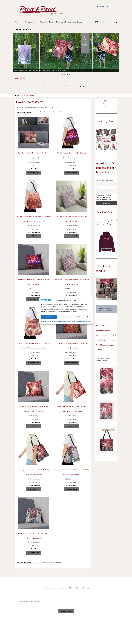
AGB (70, 588)
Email (97, 188)
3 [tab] (67, 74)
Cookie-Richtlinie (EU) (23, 29)
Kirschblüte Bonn (46, 22)
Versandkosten (35, 169)
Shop (17, 22)
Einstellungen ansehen (82, 317)
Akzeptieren (49, 317)
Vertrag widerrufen (66, 611)
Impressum (62, 588)
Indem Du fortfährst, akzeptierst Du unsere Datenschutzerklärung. (103, 197)
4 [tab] (69, 74)
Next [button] (116, 52)
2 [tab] (64, 74)
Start (18, 95)
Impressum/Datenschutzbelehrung (61, 321)
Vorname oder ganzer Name (104, 181)
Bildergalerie (29, 22)
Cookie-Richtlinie (46, 321)
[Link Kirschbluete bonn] (66, 52)
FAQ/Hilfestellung (49, 588)
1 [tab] (62, 74)
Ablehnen (66, 317)
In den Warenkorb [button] (33, 172)
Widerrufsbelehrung (82, 588)
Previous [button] (15, 52)
